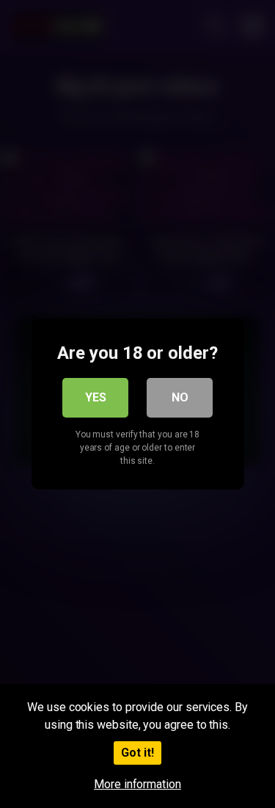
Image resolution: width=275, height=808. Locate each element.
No (180, 397)
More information (137, 784)
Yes (95, 397)
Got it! (137, 753)
